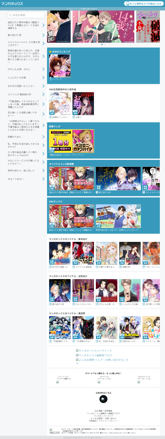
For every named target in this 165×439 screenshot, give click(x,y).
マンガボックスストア (103, 415)
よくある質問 (96, 418)
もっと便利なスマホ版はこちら (145, 3)
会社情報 (98, 410)
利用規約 (93, 420)
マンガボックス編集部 (96, 413)
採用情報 (108, 410)
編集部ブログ (114, 413)
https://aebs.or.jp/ (115, 433)
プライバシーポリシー (108, 420)
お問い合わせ (110, 418)
